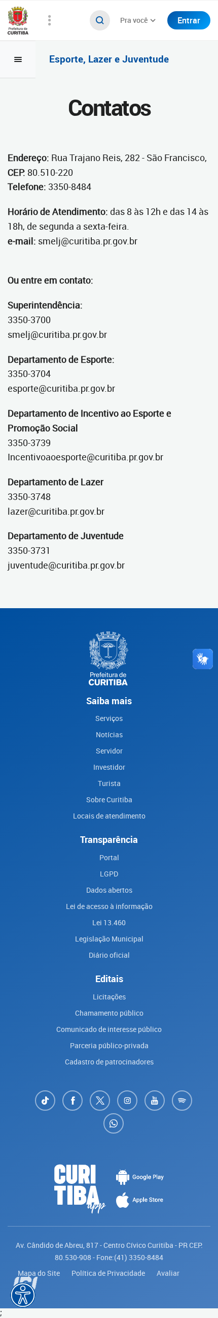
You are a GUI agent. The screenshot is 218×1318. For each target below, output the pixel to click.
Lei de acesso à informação (109, 906)
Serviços (109, 718)
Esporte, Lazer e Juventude (109, 59)
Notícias (109, 734)
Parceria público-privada (109, 1045)
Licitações (109, 996)
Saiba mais (124, 1284)
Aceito (96, 1309)
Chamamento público (109, 1013)
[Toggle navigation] (17, 59)
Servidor (109, 751)
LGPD (109, 873)
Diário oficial (109, 955)
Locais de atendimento (109, 816)
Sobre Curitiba (109, 799)
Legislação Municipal (109, 939)
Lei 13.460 (109, 922)
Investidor (109, 767)
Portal (109, 857)
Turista (109, 783)
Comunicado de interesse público (109, 1029)
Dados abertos (109, 890)
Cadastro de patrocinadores (109, 1061)
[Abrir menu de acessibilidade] (22, 1295)
